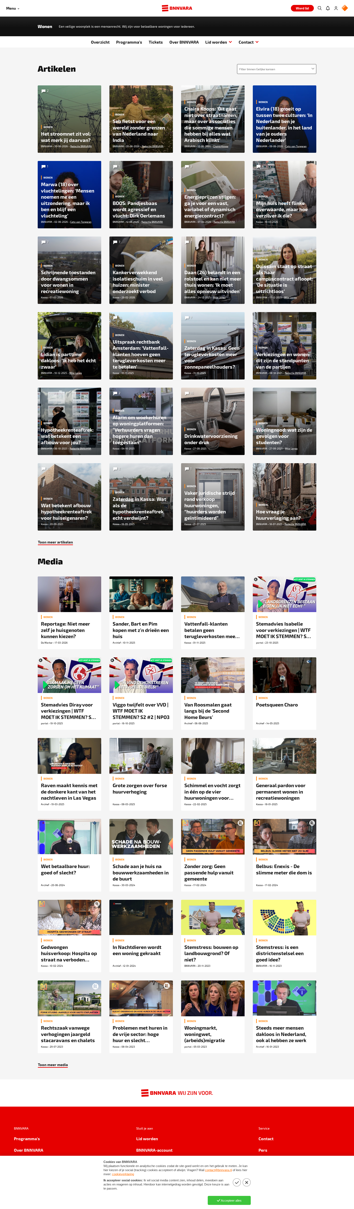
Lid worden (216, 42)
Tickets (156, 42)
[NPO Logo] (345, 8)
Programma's (129, 42)
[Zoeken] (319, 8)
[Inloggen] (336, 8)
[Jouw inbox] (327, 8)
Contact (246, 42)
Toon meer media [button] (53, 1064)
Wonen (45, 26)
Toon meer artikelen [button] (55, 542)
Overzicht (100, 42)
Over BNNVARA (184, 42)
